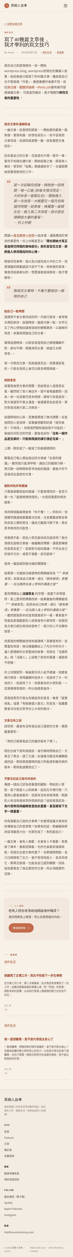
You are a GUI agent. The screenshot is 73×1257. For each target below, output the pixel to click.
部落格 (60, 52)
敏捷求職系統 (11, 1173)
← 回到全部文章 (13, 24)
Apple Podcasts (13, 1208)
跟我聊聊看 (21, 928)
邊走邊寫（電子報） (15, 1196)
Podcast (9, 1137)
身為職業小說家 (24, 235)
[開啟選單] (65, 5)
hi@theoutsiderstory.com (19, 1232)
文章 (6, 1143)
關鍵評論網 (26, 87)
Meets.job (44, 87)
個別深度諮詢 (11, 1179)
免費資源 (9, 1156)
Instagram (10, 1215)
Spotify (8, 1202)
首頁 (6, 1131)
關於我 (8, 1150)
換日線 (11, 87)
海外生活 (47, 52)
